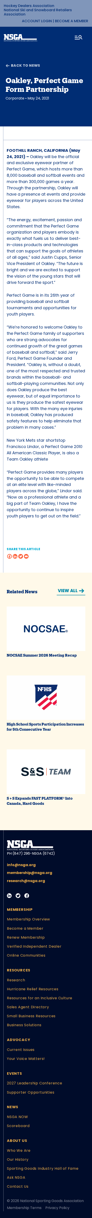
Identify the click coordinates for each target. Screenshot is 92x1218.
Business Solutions (24, 1025)
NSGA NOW (17, 1116)
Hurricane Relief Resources (33, 989)
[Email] (26, 556)
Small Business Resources (31, 1016)
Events (14, 1073)
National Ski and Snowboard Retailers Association (38, 12)
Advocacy (18, 1039)
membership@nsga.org (29, 873)
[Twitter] (20, 556)
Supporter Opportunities (30, 1092)
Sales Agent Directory (28, 1007)
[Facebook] (9, 556)
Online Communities (26, 955)
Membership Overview (28, 919)
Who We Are (19, 1150)
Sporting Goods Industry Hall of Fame (43, 1168)
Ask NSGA (16, 1177)
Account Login (37, 21)
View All (68, 591)
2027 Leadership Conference (34, 1083)
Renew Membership (26, 937)
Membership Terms (24, 1207)
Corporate (15, 98)
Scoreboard (18, 1125)
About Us (17, 1140)
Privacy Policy (57, 1207)
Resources (18, 970)
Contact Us (18, 1186)
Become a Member (71, 21)
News (12, 1107)
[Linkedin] (15, 556)
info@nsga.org (21, 865)
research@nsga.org (26, 881)
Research (16, 980)
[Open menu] (79, 38)
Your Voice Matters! (26, 1058)
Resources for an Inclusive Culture (39, 998)
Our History (18, 1159)
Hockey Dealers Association (29, 6)
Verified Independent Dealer (34, 946)
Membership (20, 909)
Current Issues (21, 1049)
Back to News (25, 65)
